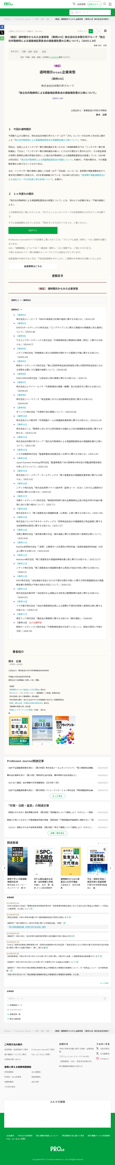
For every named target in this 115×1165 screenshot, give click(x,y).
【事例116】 (22, 601)
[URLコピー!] (2, 39)
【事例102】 (22, 437)
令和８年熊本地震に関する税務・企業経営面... (76, 1050)
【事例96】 (21, 373)
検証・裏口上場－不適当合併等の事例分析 (26, 703)
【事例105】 (22, 470)
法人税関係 (36, 1072)
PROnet (7, 19)
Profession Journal (23, 19)
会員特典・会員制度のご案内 (16, 1049)
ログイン (32, 230)
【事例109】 (22, 517)
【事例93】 (21, 335)
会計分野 (35, 1081)
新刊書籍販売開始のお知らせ (71, 1066)
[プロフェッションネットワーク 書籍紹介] (19, 745)
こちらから (54, 57)
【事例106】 (22, 483)
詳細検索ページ (16, 1005)
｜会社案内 (9, 1135)
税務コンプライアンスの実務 (21, 710)
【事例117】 (22, 614)
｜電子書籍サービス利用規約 (98, 1135)
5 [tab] (107, 843)
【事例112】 (22, 555)
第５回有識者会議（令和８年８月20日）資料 (27, 926)
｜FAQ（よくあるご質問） (16, 1138)
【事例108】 (22, 508)
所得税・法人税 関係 (12, 1077)
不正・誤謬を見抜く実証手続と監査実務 (96, 880)
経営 (44, 51)
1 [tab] (98, 843)
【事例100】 (22, 415)
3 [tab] (102, 843)
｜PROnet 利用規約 (24, 1135)
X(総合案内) (105, 1048)
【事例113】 (22, 563)
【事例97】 (21, 382)
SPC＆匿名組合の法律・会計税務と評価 (43, 880)
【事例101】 (22, 424)
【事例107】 (22, 496)
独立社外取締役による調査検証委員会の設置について (46, 159)
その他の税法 (9, 1086)
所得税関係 (8, 1072)
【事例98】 (21, 394)
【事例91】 (21, 314)
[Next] (110, 868)
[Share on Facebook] (2, 28)
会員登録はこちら (33, 266)
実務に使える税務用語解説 (17, 1066)
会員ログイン (94, 4)
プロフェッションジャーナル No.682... (74, 1056)
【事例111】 (22, 542)
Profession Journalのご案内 (43, 1049)
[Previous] (4, 868)
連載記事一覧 (15, 1014)
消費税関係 (8, 1081)
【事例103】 (22, 449)
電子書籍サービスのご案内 (15, 1054)
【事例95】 (21, 361)
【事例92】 (21, 323)
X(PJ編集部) (105, 1053)
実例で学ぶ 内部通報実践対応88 (17, 880)
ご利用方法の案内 (13, 1044)
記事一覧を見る (57, 833)
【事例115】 (22, 588)
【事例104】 (22, 458)
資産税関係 (36, 1077)
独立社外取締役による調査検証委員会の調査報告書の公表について (46, 139)
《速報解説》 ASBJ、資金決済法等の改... (76, 1061)
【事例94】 (21, 348)
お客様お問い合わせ (12, 1059)
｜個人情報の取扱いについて (46, 1135)
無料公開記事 (15, 1018)
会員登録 (81, 4)
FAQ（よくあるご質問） (41, 1054)
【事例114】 (22, 576)
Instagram (104, 1058)
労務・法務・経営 (42, 19)
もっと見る (57, 796)
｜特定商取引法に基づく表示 (72, 1135)
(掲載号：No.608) (34, 31)
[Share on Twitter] (2, 33)
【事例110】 (22, 529)
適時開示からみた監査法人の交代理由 (24, 689)
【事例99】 (21, 407)
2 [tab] (100, 843)
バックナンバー (16, 1009)
